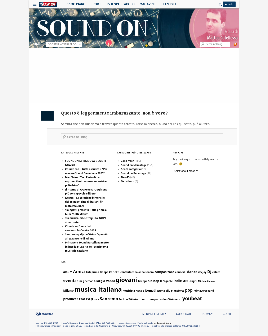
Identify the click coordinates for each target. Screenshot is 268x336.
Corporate (184, 314)
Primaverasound (203, 290)
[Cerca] (219, 4)
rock (96, 299)
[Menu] (34, 4)
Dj (209, 271)
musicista (129, 290)
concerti (180, 272)
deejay (202, 272)
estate (216, 272)
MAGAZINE (148, 4)
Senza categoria (131, 169)
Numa (161, 290)
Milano (68, 290)
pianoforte (177, 290)
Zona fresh (127, 161)
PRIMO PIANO (75, 4)
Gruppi (142, 281)
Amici (79, 271)
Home (35, 44)
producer (70, 299)
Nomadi (150, 290)
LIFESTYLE (169, 4)
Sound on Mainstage (134, 165)
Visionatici (175, 299)
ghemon (88, 281)
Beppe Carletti (110, 272)
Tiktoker (134, 299)
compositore (164, 272)
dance (192, 271)
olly (168, 290)
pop (189, 290)
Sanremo (109, 298)
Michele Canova (206, 281)
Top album (127, 181)
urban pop (152, 299)
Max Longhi (190, 281)
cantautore (127, 272)
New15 (125, 177)
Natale (140, 290)
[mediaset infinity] (45, 314)
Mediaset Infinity (154, 314)
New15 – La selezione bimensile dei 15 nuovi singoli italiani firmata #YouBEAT (85, 202)
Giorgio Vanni (104, 281)
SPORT (95, 4)
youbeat (192, 298)
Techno (123, 299)
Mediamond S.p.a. (162, 323)
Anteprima (92, 272)
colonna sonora (144, 272)
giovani (126, 280)
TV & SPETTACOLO (120, 4)
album (67, 272)
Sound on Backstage (133, 173)
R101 (82, 299)
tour (142, 299)
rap (89, 298)
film (79, 281)
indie (178, 280)
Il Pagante (166, 281)
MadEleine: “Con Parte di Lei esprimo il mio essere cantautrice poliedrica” (86, 181)
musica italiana (98, 289)
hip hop (153, 281)
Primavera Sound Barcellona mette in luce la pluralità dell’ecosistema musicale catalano (87, 246)
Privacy (207, 314)
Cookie (227, 314)
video (164, 299)
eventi (69, 280)
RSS (235, 44)
